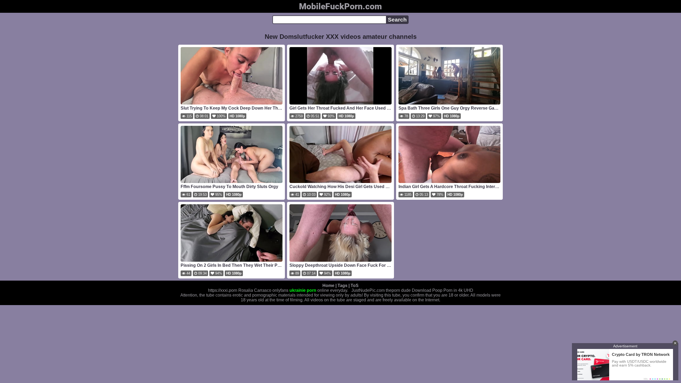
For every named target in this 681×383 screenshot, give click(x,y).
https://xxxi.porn (222, 290)
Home (328, 285)
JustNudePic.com (368, 290)
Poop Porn (442, 290)
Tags (342, 285)
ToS (355, 285)
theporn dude (398, 290)
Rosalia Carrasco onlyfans (263, 290)
